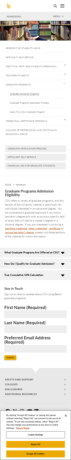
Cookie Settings (35, 434)
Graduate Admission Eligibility (24, 93)
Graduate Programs (18, 84)
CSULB (8, 184)
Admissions (14, 16)
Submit (10, 357)
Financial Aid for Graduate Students (31, 165)
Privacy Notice (23, 428)
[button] (65, 65)
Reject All (35, 444)
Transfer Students (17, 75)
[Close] (65, 415)
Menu (56, 16)
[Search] (53, 6)
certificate (55, 228)
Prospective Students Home (23, 48)
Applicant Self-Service (20, 57)
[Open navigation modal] (60, 6)
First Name (25, 307)
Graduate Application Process (27, 148)
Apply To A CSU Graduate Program (27, 111)
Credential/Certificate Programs (26, 121)
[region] (35, 435)
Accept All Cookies (35, 453)
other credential (37, 228)
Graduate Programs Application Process (29, 102)
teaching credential (16, 228)
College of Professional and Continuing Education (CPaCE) (31, 132)
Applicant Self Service (22, 157)
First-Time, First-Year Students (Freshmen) (31, 66)
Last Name (24, 323)
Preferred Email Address (27, 340)
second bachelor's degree (19, 232)
